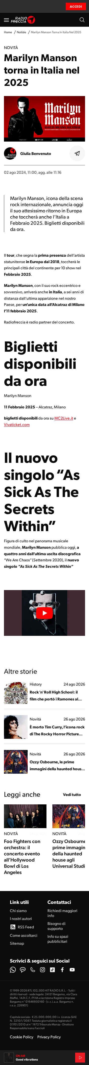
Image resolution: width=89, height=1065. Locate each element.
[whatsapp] (13, 970)
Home (8, 32)
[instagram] (42, 970)
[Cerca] (82, 20)
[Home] (23, 20)
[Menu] (6, 20)
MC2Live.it (63, 418)
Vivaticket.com (17, 424)
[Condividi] (77, 153)
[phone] (33, 970)
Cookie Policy (21, 1036)
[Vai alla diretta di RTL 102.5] (80, 1058)
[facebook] (62, 970)
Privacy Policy (49, 1036)
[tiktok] (52, 970)
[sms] (23, 970)
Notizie (21, 32)
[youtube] (72, 970)
